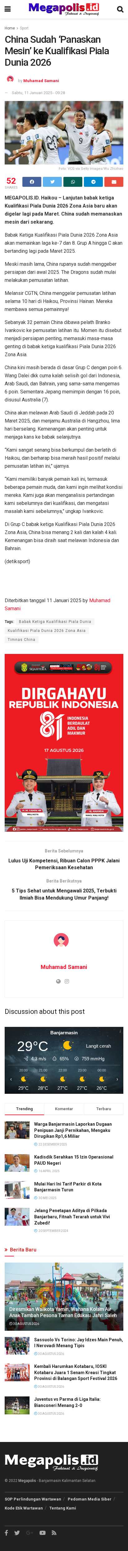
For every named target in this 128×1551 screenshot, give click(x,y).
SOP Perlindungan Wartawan (33, 1499)
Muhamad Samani (41, 80)
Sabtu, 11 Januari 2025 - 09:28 (38, 92)
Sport (24, 28)
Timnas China (21, 639)
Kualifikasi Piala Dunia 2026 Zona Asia (47, 631)
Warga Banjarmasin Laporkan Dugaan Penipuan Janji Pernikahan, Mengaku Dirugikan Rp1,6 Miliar (73, 1130)
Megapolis (27, 1481)
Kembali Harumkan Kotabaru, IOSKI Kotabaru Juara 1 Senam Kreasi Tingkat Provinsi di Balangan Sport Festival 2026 (75, 1372)
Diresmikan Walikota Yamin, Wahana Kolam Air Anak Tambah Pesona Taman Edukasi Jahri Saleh (63, 1312)
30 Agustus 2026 (25, 1323)
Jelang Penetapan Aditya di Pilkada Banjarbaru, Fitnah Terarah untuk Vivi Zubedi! (72, 1216)
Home (10, 28)
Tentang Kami (62, 1508)
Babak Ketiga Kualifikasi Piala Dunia (55, 622)
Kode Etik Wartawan (24, 1508)
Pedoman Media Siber (90, 1499)
